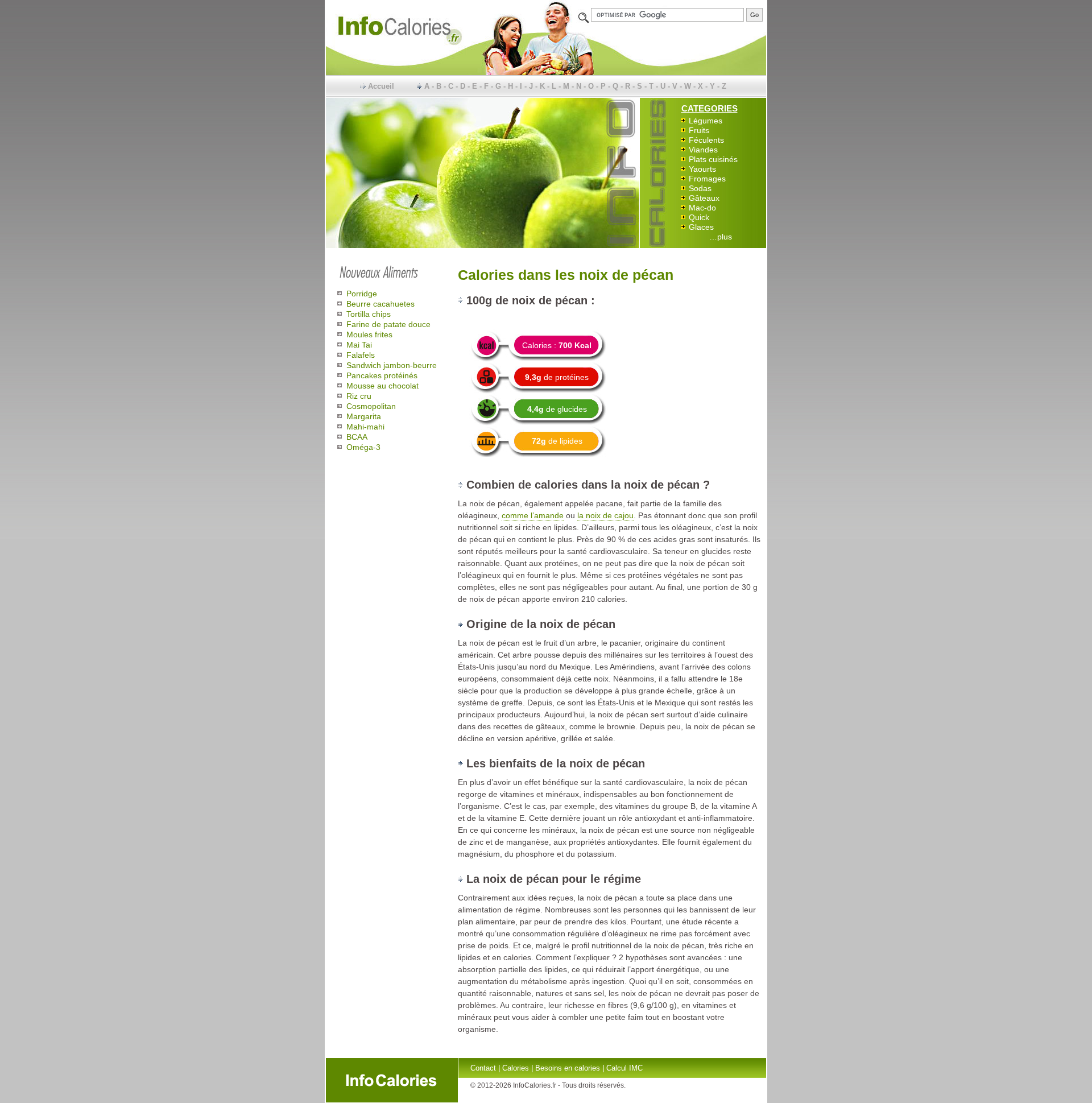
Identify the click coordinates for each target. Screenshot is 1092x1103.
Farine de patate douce (388, 324)
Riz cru (358, 395)
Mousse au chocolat (382, 385)
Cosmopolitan (371, 406)
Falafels (360, 355)
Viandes (703, 149)
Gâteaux (704, 198)
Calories (515, 1068)
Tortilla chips (368, 314)
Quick (699, 217)
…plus (720, 236)
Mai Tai (359, 344)
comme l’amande (533, 515)
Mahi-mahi (365, 426)
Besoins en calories (567, 1068)
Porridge (361, 293)
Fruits (699, 130)
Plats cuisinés (713, 159)
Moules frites (369, 334)
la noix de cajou (605, 515)
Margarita (363, 416)
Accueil (381, 86)
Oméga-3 (363, 447)
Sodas (700, 188)
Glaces (701, 227)
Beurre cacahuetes (380, 303)
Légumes (705, 120)
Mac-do (702, 207)
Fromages (707, 178)
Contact (483, 1068)
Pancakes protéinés (381, 375)
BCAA (356, 436)
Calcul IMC (624, 1068)
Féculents (706, 139)
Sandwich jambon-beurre (391, 365)
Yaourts (702, 168)
